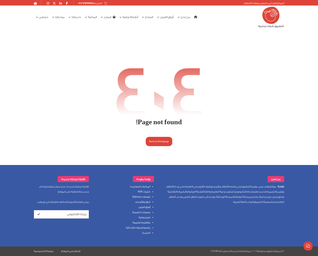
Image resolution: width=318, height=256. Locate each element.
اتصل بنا (146, 232)
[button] (35, 3)
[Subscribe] (39, 214)
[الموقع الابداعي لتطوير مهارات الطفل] (271, 17)
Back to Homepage (159, 141)
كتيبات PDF (144, 191)
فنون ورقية (144, 217)
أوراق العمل (144, 207)
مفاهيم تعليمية (141, 222)
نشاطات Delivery (141, 196)
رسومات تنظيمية (141, 212)
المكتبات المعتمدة (140, 186)
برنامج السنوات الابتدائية (138, 227)
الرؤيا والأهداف (142, 202)
